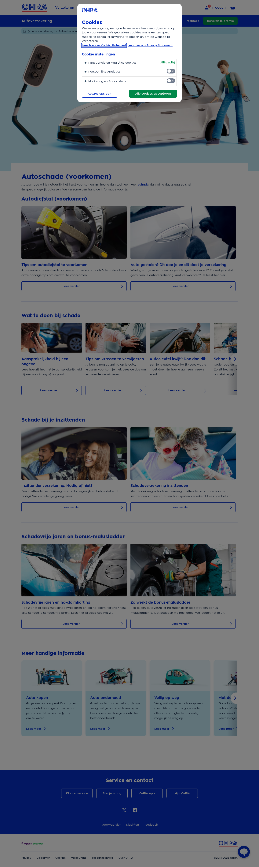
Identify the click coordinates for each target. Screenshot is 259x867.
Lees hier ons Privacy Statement (150, 45)
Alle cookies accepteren (153, 94)
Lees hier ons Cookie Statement (104, 45)
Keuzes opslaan (99, 94)
